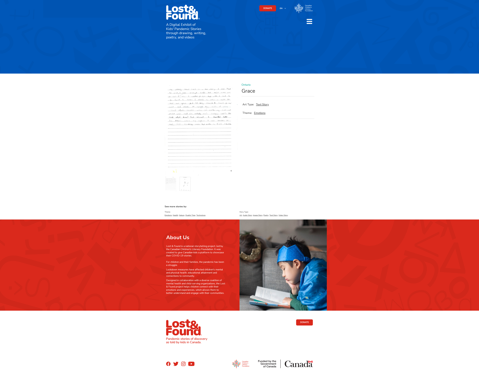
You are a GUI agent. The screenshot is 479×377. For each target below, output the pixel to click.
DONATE (267, 8)
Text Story (262, 104)
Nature (181, 215)
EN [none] (281, 8)
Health (175, 215)
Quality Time (190, 215)
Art (241, 215)
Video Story (283, 215)
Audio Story (247, 215)
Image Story (258, 215)
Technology (201, 215)
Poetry (266, 215)
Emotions (259, 113)
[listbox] (283, 8)
